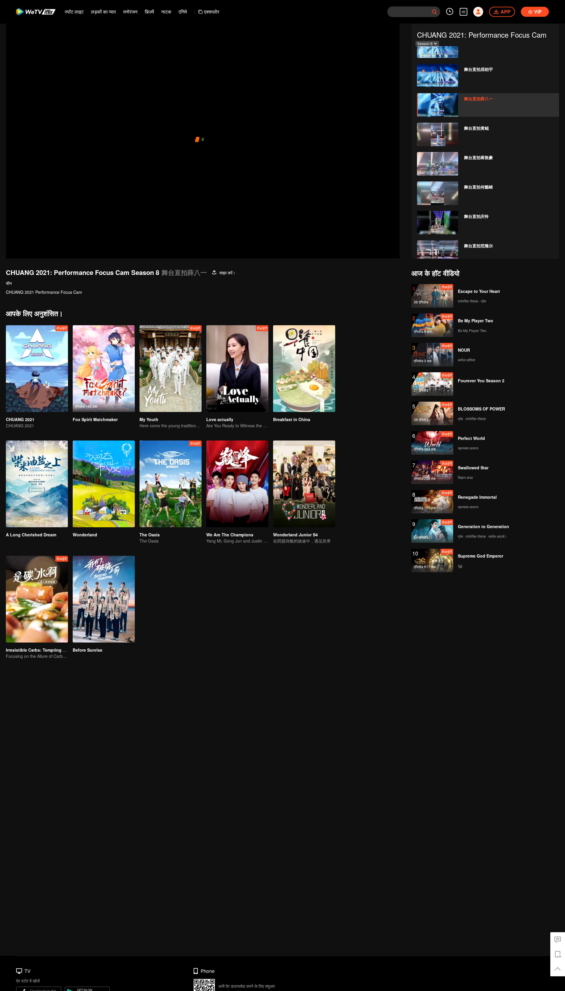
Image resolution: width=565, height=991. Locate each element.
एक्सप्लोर (211, 11)
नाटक (166, 11)
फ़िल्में (149, 11)
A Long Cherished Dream (31, 535)
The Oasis (149, 535)
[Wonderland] (104, 484)
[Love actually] (237, 368)
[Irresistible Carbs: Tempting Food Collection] (37, 599)
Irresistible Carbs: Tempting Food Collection (50, 650)
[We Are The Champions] (237, 484)
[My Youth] (170, 368)
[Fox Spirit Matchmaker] (104, 368)
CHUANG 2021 (20, 419)
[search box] (434, 11)
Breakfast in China (291, 419)
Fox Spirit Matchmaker (95, 419)
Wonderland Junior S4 (295, 535)
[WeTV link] (36, 11)
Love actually (219, 419)
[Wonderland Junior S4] (304, 484)
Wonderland (85, 535)
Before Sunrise (87, 650)
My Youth (148, 419)
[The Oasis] (170, 484)
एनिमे (183, 11)
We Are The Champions (229, 535)
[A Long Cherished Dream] (37, 484)
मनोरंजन (130, 11)
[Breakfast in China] (304, 368)
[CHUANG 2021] (37, 368)
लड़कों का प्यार (103, 11)
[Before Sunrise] (104, 599)
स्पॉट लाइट (74, 11)
